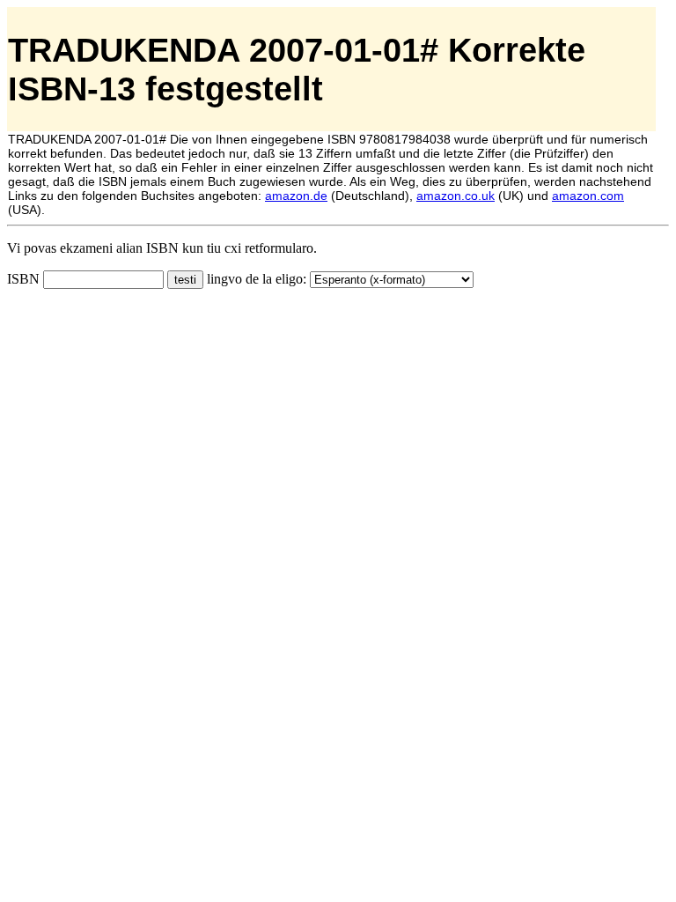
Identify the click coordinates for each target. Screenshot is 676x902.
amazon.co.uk (455, 196)
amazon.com (588, 196)
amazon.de (296, 196)
